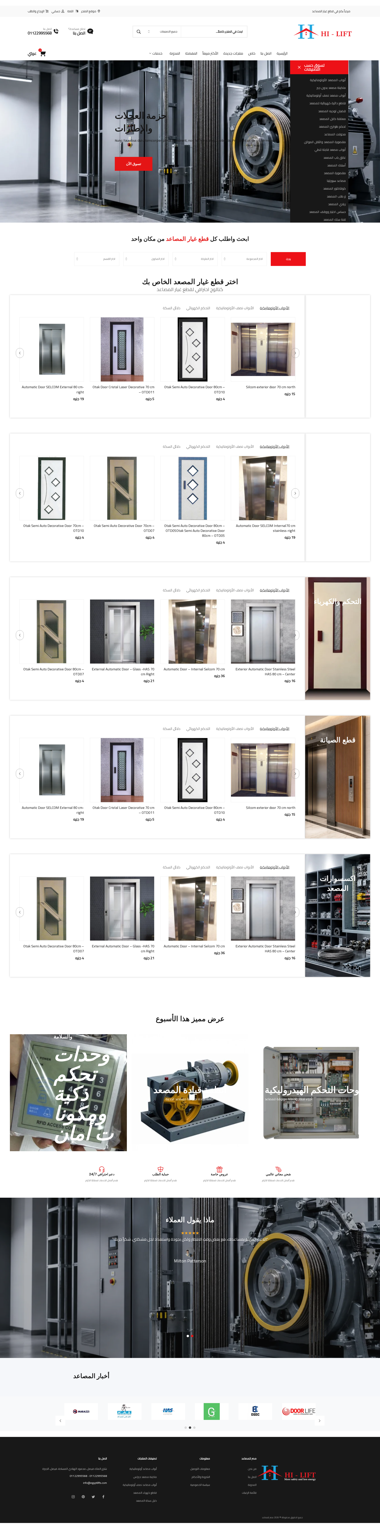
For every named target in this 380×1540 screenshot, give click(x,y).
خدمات (157, 53)
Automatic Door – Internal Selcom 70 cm (264, 669)
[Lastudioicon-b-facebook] (103, 1496)
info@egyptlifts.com (95, 1482)
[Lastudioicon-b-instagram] (73, 1496)
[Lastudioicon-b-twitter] (93, 1496)
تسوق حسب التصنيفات (314, 67)
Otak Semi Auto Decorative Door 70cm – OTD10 (124, 528)
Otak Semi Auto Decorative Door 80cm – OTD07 (124, 671)
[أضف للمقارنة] (248, 377)
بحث (288, 259)
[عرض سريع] (268, 377)
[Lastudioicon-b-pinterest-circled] (83, 1496)
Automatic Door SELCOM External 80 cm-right (123, 389)
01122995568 (98, 1475)
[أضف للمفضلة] (258, 377)
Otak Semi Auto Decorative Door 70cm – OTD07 (194, 528)
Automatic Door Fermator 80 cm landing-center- (53, 671)
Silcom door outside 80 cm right (60, 387)
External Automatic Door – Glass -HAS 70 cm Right (193, 671)
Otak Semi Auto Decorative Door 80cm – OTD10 (265, 389)
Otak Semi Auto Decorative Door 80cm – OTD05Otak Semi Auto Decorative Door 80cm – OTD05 (265, 530)
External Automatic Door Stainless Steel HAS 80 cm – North (53, 528)
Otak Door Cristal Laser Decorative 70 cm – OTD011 (194, 389)
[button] (278, 377)
